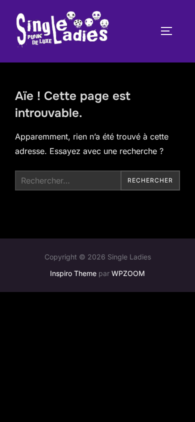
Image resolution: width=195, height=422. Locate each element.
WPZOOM (128, 273)
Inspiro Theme (73, 273)
